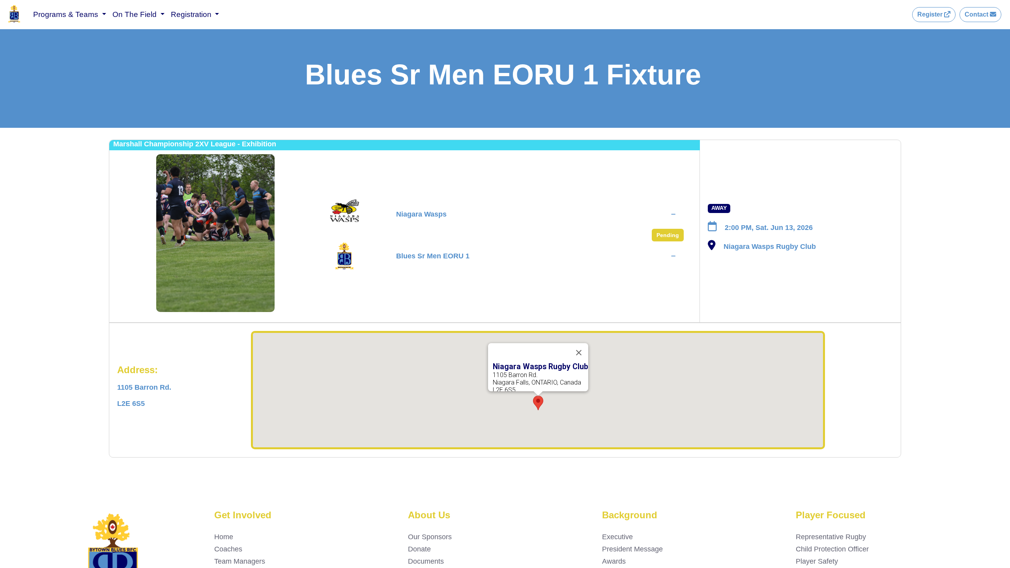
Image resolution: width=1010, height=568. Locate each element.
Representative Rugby (831, 537)
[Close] (578, 352)
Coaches (228, 549)
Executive (617, 537)
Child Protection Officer (832, 549)
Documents (426, 561)
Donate (419, 549)
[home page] (14, 20)
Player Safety (817, 561)
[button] (538, 403)
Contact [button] (977, 14)
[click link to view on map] (712, 247)
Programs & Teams (66, 14)
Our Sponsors (430, 537)
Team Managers (239, 561)
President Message (632, 549)
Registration (192, 14)
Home (223, 537)
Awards (614, 561)
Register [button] (930, 14)
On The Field (135, 14)
